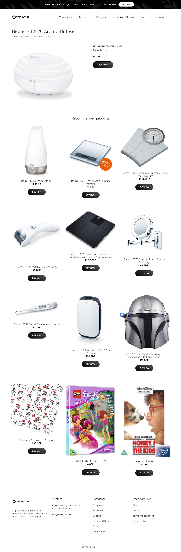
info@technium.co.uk (62, 514)
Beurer (122, 46)
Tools (142, 17)
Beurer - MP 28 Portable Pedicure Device (37, 267)
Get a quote (126, 4)
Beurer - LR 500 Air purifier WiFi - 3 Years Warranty (90, 352)
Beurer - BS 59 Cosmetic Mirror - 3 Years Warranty (144, 261)
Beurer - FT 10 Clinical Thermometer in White (37, 324)
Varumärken (158, 17)
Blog (135, 505)
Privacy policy (139, 521)
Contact (137, 510)
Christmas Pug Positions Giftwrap (36, 440)
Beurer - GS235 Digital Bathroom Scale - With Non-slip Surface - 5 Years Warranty (90, 255)
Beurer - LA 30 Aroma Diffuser (36, 180)
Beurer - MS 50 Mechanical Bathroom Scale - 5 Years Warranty (144, 174)
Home (15, 36)
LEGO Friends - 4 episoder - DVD (90, 461)
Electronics (84, 17)
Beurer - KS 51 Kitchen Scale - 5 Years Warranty (90, 182)
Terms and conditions (143, 515)
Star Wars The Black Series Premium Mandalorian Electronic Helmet (144, 355)
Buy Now (103, 65)
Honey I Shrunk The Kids (144, 461)
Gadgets (101, 17)
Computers (65, 17)
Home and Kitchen (123, 17)
